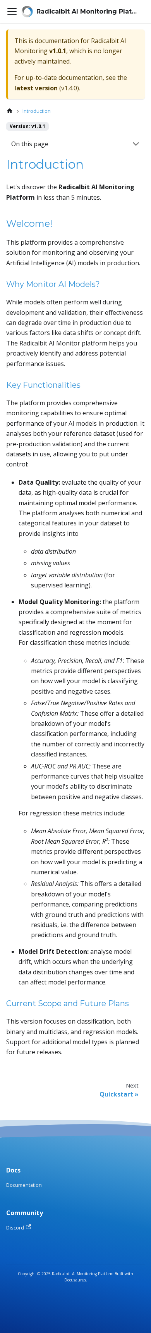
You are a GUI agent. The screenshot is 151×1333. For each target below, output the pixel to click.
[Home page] (9, 111)
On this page (29, 144)
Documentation (24, 1184)
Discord (15, 1227)
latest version (36, 88)
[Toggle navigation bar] (12, 11)
